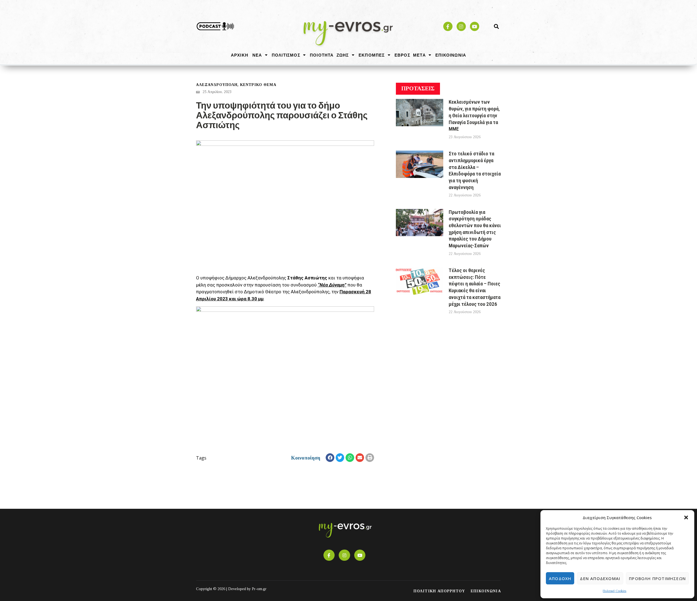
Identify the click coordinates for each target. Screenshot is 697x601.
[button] (686, 517)
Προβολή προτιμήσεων (657, 578)
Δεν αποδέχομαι (600, 578)
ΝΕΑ (257, 55)
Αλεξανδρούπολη (216, 85)
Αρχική (239, 55)
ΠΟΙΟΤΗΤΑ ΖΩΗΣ (329, 55)
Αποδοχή (560, 578)
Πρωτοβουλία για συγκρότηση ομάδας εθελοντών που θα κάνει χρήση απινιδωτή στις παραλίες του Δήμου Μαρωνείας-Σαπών (475, 229)
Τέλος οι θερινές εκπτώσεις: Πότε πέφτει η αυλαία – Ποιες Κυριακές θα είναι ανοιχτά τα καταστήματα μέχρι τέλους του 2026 (474, 287)
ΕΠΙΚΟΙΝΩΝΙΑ (450, 55)
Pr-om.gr (259, 589)
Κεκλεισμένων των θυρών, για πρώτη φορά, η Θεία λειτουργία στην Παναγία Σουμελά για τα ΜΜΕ (474, 115)
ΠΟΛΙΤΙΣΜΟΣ (286, 55)
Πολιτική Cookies (614, 591)
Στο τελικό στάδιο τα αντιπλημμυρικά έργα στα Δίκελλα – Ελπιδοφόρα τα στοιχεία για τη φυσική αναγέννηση (475, 170)
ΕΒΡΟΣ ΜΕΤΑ (410, 55)
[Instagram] (461, 26)
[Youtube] (474, 26)
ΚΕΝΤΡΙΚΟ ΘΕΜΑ (258, 85)
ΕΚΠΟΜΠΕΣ (372, 55)
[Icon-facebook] (448, 26)
